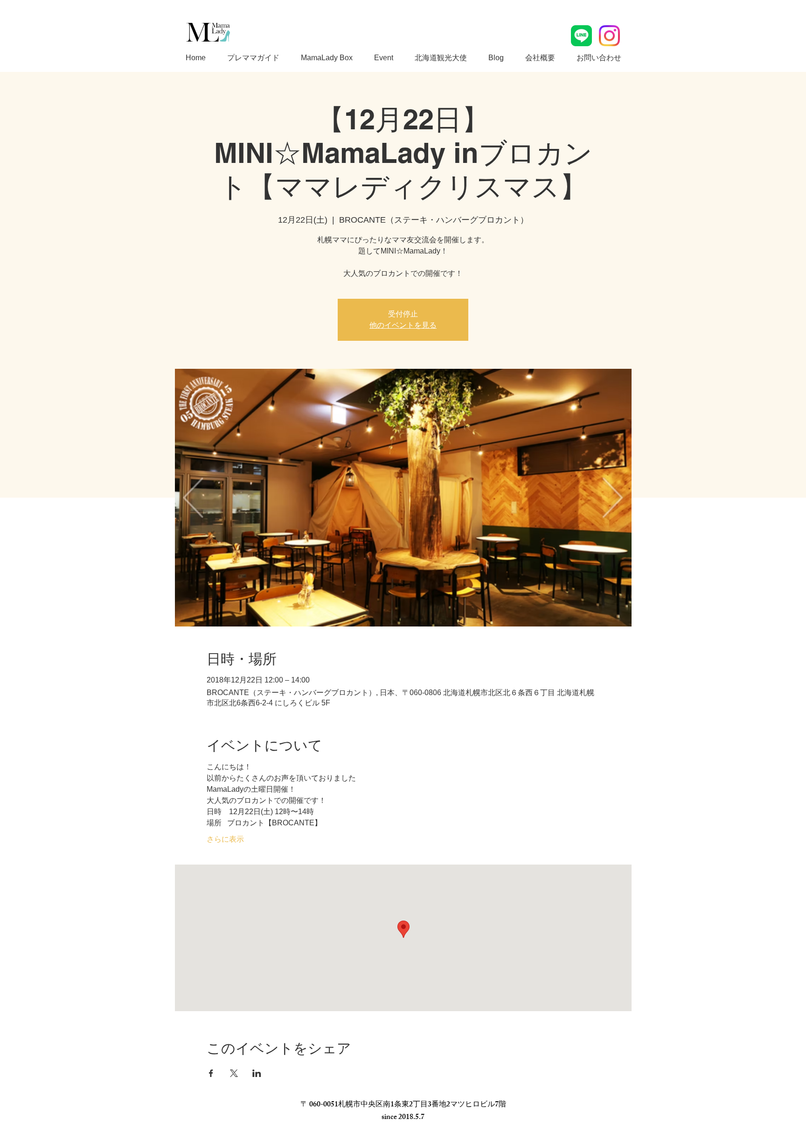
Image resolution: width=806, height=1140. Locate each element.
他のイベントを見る (403, 325)
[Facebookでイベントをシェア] (211, 1073)
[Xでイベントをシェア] (233, 1073)
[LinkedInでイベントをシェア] (256, 1073)
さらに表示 (225, 839)
